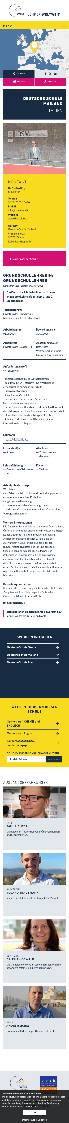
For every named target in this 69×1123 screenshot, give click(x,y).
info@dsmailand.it (18, 210)
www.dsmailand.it (18, 218)
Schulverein (39, 534)
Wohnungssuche (39, 505)
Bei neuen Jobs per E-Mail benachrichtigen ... (34, 753)
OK (34, 1112)
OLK (9, 438)
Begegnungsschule (17, 538)
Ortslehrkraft (20, 438)
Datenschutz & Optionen (34, 1119)
